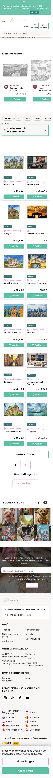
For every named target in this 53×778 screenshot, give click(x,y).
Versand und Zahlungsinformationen (14, 662)
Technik (6, 629)
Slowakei (10, 717)
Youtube (45, 502)
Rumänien (35, 717)
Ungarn (33, 712)
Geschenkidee (32, 639)
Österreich (35, 729)
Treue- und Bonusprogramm (34, 664)
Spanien (34, 725)
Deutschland (12, 725)
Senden (32, 586)
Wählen (17, 99)
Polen (9, 721)
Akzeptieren (25, 770)
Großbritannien (14, 729)
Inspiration (7, 641)
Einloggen (27, 26)
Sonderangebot (33, 629)
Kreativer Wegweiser (7, 679)
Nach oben (27, 483)
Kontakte (30, 654)
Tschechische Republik (13, 712)
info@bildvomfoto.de (20, 614)
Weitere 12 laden (25, 454)
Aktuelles (30, 634)
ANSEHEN (34, 12)
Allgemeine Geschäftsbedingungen (14, 655)
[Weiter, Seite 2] (25, 465)
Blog (27, 678)
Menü (3, 21)
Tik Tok (38, 502)
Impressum (31, 658)
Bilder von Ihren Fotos (10, 635)
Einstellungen (25, 761)
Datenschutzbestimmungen (30, 579)
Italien (33, 721)
